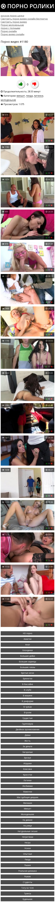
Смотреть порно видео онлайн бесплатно (24, 18)
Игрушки (27, 763)
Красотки (27, 774)
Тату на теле (27, 887)
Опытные (27, 854)
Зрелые (27, 757)
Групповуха (27, 723)
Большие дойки (27, 656)
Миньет (27, 808)
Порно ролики (30, 6)
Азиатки (27, 639)
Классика (27, 769)
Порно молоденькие (12, 25)
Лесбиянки (27, 786)
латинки (38, 95)
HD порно (27, 633)
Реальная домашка (27, 870)
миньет (20, 95)
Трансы (27, 893)
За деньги (27, 746)
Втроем (27, 712)
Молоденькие (27, 814)
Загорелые (27, 752)
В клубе (27, 689)
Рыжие (27, 876)
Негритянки (27, 837)
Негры (27, 842)
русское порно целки (12, 15)
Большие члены (27, 667)
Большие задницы (27, 661)
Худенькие (27, 899)
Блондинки (27, 650)
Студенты (27, 882)
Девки (27, 735)
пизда (29, 95)
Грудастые (27, 718)
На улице (27, 825)
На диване (27, 820)
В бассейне (27, 684)
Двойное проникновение (27, 729)
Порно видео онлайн (12, 34)
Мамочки (27, 791)
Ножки (27, 848)
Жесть (27, 740)
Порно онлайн (9, 31)
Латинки (27, 780)
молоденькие (8, 100)
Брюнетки (27, 678)
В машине (27, 695)
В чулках (27, 706)
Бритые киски (27, 673)
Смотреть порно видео (14, 21)
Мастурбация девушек (27, 797)
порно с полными (10, 28)
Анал (27, 644)
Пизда (27, 859)
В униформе (27, 701)
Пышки (27, 865)
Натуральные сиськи (27, 831)
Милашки (27, 803)
